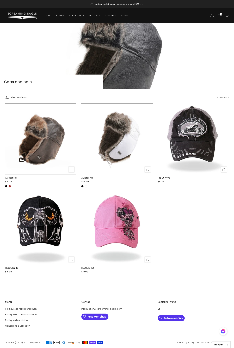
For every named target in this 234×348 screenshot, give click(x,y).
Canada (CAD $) (14, 342)
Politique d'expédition (17, 320)
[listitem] (117, 4)
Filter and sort (19, 97)
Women (60, 15)
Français (219, 344)
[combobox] (221, 344)
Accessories (76, 15)
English (34, 342)
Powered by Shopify (185, 342)
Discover (94, 15)
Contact (126, 15)
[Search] (227, 15)
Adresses (110, 15)
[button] (223, 332)
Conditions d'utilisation (17, 325)
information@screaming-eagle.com (101, 308)
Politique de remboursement (21, 308)
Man (48, 15)
